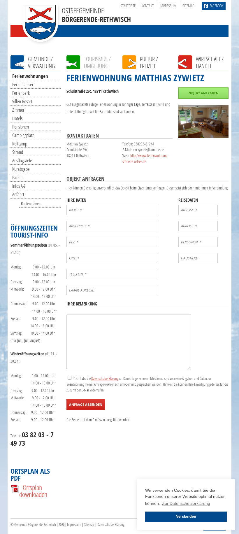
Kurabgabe (21, 169)
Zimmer (18, 109)
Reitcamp (19, 143)
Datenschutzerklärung (110, 524)
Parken (18, 177)
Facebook (217, 5)
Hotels (17, 118)
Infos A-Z (18, 185)
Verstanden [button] (186, 516)
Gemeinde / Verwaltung (41, 62)
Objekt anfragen (204, 93)
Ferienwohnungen (30, 76)
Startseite (128, 5)
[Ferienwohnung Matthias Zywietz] (203, 136)
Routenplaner (30, 203)
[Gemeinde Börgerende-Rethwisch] (76, 40)
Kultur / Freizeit (149, 62)
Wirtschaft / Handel (210, 62)
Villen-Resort (22, 101)
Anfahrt (18, 194)
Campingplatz (23, 135)
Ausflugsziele (22, 160)
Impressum (168, 5)
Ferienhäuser (23, 84)
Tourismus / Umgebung (97, 62)
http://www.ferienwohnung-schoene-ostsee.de (145, 158)
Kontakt (147, 5)
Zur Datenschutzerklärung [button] (186, 503)
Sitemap (188, 5)
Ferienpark (21, 92)
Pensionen (20, 126)
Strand (17, 152)
